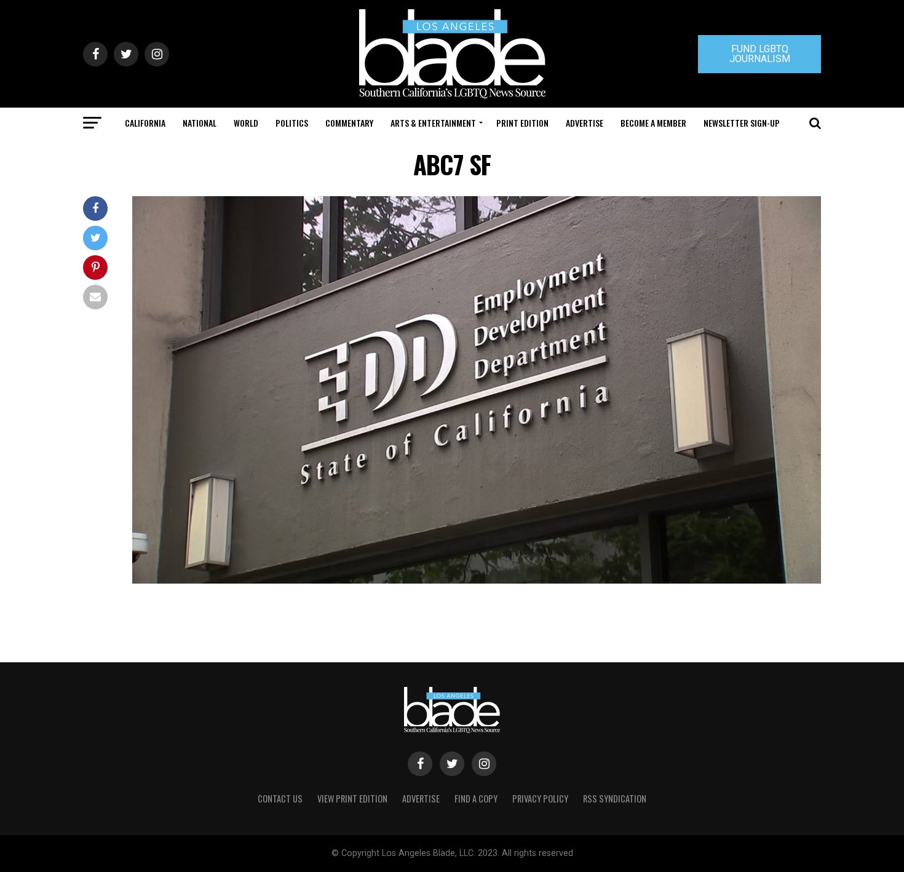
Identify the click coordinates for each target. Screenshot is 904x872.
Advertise (584, 122)
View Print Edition (352, 798)
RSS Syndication (614, 798)
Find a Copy (476, 798)
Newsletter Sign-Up (742, 122)
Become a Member (653, 122)
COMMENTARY (349, 122)
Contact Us (280, 798)
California (145, 122)
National (199, 122)
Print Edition (522, 122)
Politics (292, 122)
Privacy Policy (540, 798)
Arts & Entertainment (433, 122)
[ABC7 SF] (476, 580)
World (246, 122)
